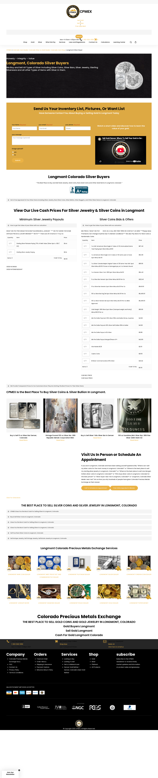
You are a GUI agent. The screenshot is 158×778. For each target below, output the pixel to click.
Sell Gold (80, 20)
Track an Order (42, 659)
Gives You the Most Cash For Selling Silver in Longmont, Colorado (32, 522)
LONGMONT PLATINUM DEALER (79, 574)
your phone (72, 125)
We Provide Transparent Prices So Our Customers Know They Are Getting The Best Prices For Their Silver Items (47, 386)
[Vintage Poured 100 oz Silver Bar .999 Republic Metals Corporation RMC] (60, 415)
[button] (10, 774)
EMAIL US (111, 644)
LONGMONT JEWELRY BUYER (19, 603)
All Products (96, 667)
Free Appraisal (80, 26)
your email (45, 125)
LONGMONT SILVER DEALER (108, 574)
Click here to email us (116, 647)
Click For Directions (13, 498)
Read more (23, 440)
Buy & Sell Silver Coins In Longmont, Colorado (25, 517)
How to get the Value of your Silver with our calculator (28, 225)
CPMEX (8, 50)
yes (15, 152)
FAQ (10, 664)
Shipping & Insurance (44, 664)
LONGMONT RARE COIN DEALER (19, 574)
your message (16, 134)
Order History (41, 662)
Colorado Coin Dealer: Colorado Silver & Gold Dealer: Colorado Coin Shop (39, 50)
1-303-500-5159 (88, 40)
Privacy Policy (14, 670)
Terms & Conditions (16, 673)
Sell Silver (80, 23)
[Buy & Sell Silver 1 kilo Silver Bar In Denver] (97, 415)
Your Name (19, 125)
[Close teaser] (19, 770)
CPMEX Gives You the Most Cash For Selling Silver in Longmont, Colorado (34, 511)
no (15, 155)
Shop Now (63, 644)
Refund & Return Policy (45, 670)
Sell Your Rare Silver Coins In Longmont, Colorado (26, 533)
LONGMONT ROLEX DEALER (78, 603)
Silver (93, 662)
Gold (93, 659)
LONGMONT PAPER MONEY (138, 603)
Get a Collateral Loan (71, 664)
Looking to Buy (69, 659)
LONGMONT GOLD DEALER (109, 603)
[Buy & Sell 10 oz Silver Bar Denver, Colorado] (23, 415)
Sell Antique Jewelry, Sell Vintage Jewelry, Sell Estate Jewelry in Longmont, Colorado (38, 538)
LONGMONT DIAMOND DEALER (49, 603)
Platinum (95, 664)
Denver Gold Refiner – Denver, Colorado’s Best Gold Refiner (74, 670)
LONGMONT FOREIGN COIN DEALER (139, 574)
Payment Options (43, 667)
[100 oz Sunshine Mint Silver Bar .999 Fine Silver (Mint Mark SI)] (134, 415)
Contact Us (13, 667)
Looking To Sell (69, 662)
